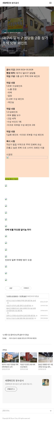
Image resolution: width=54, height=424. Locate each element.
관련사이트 (6, 411)
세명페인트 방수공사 (11, 3)
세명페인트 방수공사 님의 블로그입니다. (18, 384)
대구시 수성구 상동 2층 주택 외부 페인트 (20, 318)
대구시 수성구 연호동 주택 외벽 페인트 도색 (21, 300)
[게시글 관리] (17, 288)
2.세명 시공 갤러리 (12, 296)
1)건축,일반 (22, 296)
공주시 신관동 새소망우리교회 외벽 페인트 (20, 315)
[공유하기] (14, 288)
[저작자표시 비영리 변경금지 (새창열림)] (34, 288)
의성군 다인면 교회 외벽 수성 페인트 (18, 305)
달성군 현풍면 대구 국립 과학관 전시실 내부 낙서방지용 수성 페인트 (21, 309)
